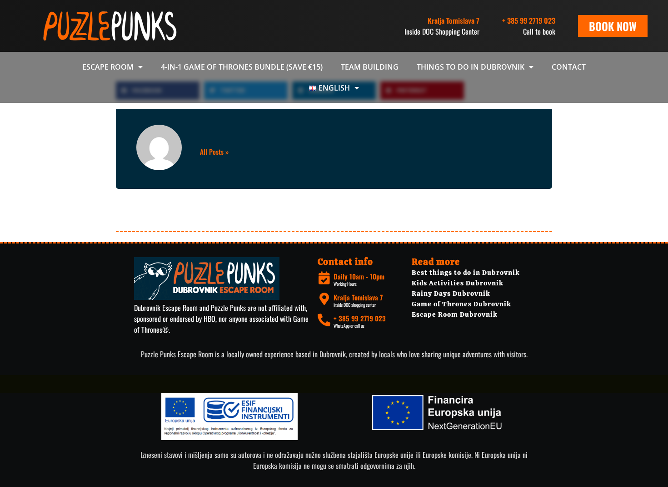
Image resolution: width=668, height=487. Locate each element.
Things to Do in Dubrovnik (470, 67)
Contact (569, 67)
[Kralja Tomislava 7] (324, 299)
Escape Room (108, 67)
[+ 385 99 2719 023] (324, 320)
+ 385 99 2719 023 (528, 20)
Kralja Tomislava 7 (358, 297)
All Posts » (214, 151)
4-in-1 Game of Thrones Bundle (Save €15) (242, 67)
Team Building (370, 67)
